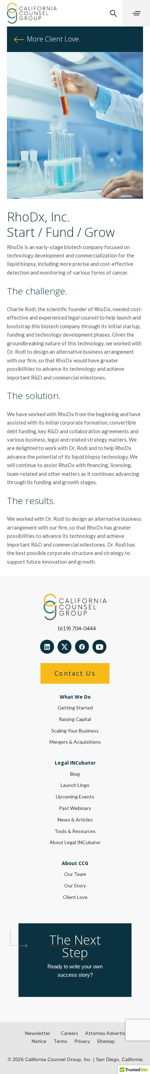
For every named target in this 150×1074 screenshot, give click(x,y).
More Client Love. (53, 39)
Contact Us (75, 673)
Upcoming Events (75, 796)
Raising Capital (75, 719)
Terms (60, 1041)
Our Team (75, 874)
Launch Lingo (75, 785)
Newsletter (37, 1033)
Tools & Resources (75, 831)
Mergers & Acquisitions (75, 742)
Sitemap (106, 1041)
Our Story (75, 885)
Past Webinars (75, 808)
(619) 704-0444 (77, 628)
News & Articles (75, 820)
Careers (69, 1033)
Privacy (82, 1041)
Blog (75, 774)
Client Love (75, 897)
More (136, 13)
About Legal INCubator (75, 842)
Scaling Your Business (75, 731)
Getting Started (75, 708)
